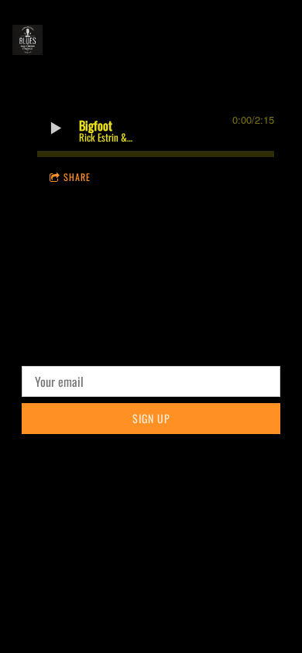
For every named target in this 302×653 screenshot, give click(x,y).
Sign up (151, 418)
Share (77, 176)
